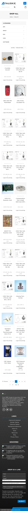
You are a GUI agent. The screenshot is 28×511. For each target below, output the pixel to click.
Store (14, 430)
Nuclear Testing (14, 422)
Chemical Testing (14, 424)
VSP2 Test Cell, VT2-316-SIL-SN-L (7, 167)
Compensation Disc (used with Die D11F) (20, 200)
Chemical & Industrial (14, 420)
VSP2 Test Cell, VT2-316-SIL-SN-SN (20, 167)
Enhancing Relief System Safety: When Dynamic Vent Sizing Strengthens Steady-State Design (15, 457)
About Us (14, 428)
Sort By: (13, 47)
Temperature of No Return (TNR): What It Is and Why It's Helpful (16, 452)
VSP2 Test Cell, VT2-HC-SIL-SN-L (20, 135)
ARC (4, 26)
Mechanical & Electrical (14, 426)
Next (16, 384)
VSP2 (4, 38)
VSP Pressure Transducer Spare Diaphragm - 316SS (20, 365)
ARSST (5, 30)
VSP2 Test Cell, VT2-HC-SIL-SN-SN (7, 265)
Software (6, 42)
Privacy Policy (15, 437)
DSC (4, 34)
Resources (14, 432)
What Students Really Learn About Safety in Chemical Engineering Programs (16, 447)
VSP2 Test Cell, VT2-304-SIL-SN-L (7, 135)
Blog (14, 434)
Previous (6, 381)
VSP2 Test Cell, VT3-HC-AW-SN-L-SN (20, 265)
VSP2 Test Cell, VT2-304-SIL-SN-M (20, 69)
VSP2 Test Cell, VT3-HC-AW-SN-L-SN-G (7, 298)
